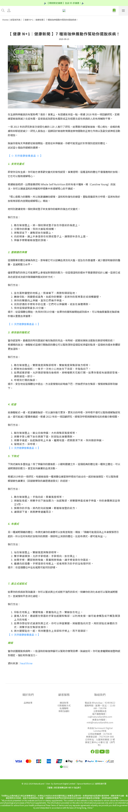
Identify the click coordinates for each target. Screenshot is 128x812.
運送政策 (64, 702)
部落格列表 (15, 19)
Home (5, 19)
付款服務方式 (64, 705)
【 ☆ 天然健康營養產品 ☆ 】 (24, 324)
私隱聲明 (64, 708)
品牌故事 (28, 702)
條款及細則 (64, 711)
